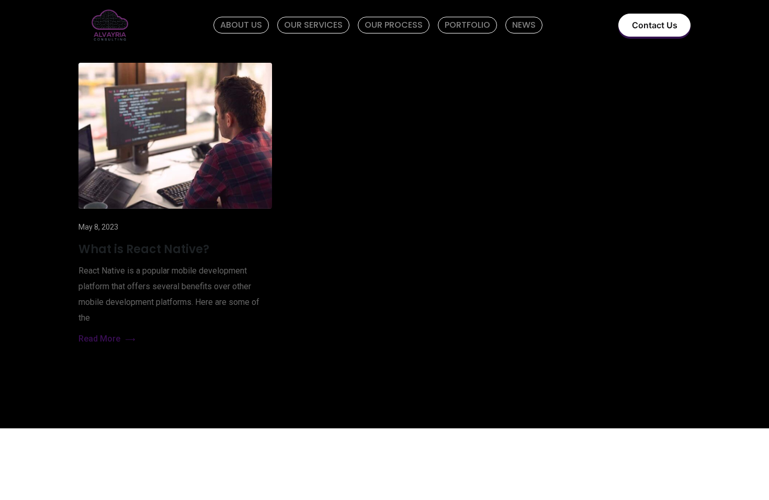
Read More (99, 339)
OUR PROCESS (394, 25)
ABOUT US (241, 25)
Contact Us (654, 25)
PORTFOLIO (467, 25)
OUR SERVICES (313, 25)
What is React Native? (143, 249)
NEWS (524, 25)
